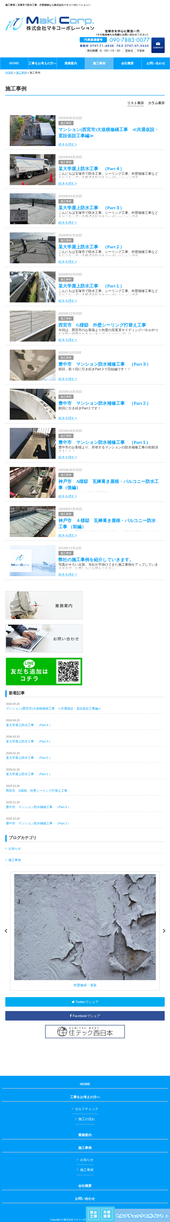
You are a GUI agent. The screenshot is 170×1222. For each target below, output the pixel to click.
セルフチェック (86, 1109)
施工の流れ (86, 1119)
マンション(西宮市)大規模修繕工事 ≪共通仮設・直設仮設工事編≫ (53, 706)
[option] (85, 931)
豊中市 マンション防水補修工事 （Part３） (104, 364)
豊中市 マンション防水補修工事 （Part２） (104, 403)
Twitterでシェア (87, 1002)
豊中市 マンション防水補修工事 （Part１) (103, 442)
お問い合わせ (85, 1198)
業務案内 (85, 1135)
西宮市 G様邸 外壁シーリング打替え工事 (102, 325)
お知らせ (14, 848)
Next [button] (164, 931)
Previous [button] (6, 931)
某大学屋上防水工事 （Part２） (91, 246)
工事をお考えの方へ (85, 1097)
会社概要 (85, 1186)
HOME (9, 72)
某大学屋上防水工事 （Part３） (91, 207)
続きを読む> (67, 144)
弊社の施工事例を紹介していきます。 (96, 559)
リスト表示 (135, 103)
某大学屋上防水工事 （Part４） (91, 168)
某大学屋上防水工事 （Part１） (91, 285)
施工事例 (21, 72)
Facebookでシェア (86, 1016)
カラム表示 (156, 103)
